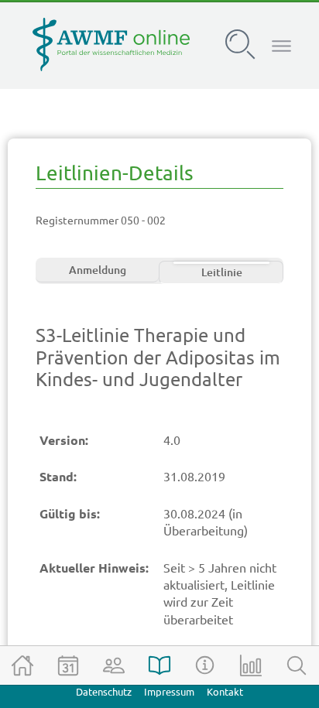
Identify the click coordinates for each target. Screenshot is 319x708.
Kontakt (225, 692)
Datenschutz (104, 692)
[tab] (97, 271)
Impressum (169, 692)
